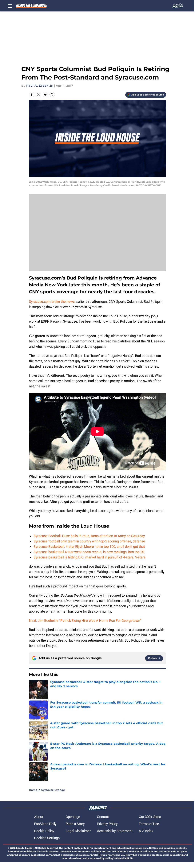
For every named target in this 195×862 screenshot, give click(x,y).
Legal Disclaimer (78, 831)
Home (33, 790)
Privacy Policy (107, 824)
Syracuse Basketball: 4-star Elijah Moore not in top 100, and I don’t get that (89, 547)
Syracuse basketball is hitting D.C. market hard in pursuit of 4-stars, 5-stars (89, 557)
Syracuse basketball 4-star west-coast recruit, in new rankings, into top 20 (89, 552)
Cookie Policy (44, 831)
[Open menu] (10, 5)
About (38, 817)
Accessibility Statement (115, 831)
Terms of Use (149, 824)
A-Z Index (146, 831)
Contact (103, 817)
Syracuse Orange (53, 790)
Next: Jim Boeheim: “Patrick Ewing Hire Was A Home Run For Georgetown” (85, 621)
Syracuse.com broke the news (52, 302)
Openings (73, 817)
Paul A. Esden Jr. (39, 86)
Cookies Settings (47, 838)
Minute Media (24, 848)
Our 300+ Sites (150, 817)
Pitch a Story (75, 824)
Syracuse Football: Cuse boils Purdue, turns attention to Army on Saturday (89, 536)
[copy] (52, 94)
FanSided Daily (45, 824)
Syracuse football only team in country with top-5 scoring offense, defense (89, 541)
